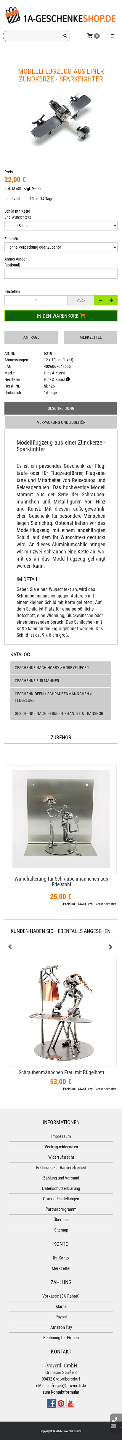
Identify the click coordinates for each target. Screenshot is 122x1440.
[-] (100, 300)
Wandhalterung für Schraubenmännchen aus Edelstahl (61, 882)
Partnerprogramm (61, 1209)
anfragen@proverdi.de (66, 1385)
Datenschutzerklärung (61, 1188)
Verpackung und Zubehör (61, 422)
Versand (39, 188)
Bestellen (12, 291)
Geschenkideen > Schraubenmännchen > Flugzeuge (53, 697)
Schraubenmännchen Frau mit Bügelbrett (61, 1072)
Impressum (61, 1136)
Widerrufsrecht (61, 1157)
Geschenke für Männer (37, 680)
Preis (8, 172)
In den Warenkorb (58, 316)
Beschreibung (61, 408)
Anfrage (31, 337)
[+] (112, 300)
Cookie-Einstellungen (61, 1198)
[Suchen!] (65, 36)
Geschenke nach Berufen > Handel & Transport (60, 713)
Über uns (61, 1219)
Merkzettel (91, 337)
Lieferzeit (12, 198)
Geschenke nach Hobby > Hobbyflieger (52, 667)
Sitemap (61, 1230)
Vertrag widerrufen (61, 1146)
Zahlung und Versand (61, 1178)
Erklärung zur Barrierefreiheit (61, 1167)
